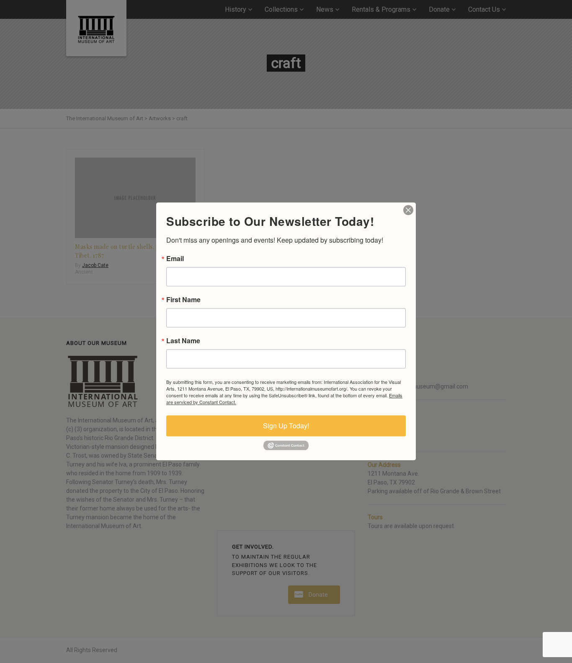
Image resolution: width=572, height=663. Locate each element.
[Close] (408, 210)
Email (175, 258)
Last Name (183, 340)
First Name (183, 299)
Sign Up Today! (286, 425)
